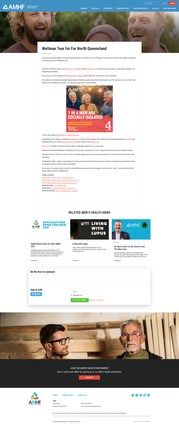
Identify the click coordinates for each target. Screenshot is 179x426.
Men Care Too (46, 146)
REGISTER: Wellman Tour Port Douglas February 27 (60, 180)
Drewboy (129, 139)
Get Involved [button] (108, 8)
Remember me (77, 295)
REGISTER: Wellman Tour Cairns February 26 (58, 178)
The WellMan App (59, 185)
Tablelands (91, 69)
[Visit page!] (133, 395)
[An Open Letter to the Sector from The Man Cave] (131, 229)
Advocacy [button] (155, 8)
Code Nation (140, 421)
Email (74, 291)
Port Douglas (77, 69)
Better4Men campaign (76, 76)
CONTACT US (82, 395)
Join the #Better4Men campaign (66, 191)
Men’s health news (170, 8)
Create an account (97, 300)
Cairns (70, 69)
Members (84, 8)
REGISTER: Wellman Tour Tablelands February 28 (59, 183)
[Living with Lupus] (89, 229)
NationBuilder (148, 421)
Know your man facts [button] (140, 8)
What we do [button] (95, 8)
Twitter (37, 294)
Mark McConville (74, 139)
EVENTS (55, 395)
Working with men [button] (123, 8)
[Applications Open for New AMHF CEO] (48, 229)
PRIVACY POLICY (68, 395)
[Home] (20, 7)
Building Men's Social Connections (63, 188)
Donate (172, 3)
